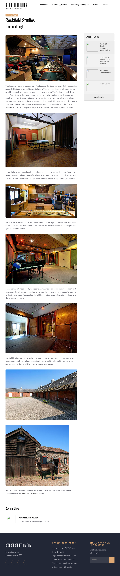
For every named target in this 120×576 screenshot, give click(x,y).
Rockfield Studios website (28, 517)
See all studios (99, 97)
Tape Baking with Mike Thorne (64, 556)
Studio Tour (12, 15)
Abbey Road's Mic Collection (63, 559)
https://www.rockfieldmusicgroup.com (34, 521)
